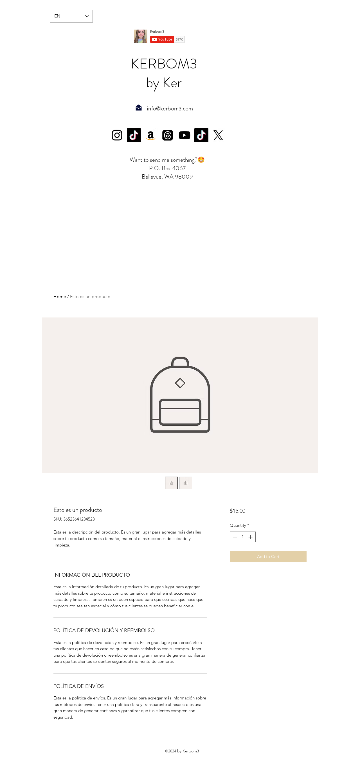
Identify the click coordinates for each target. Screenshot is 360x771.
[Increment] (251, 537)
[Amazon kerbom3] (151, 135)
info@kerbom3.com (170, 108)
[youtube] (184, 135)
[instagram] (117, 135)
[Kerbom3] (168, 135)
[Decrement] (234, 537)
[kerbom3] (218, 135)
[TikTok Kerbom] (201, 135)
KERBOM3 (164, 64)
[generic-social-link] (134, 135)
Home (59, 296)
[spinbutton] (242, 537)
